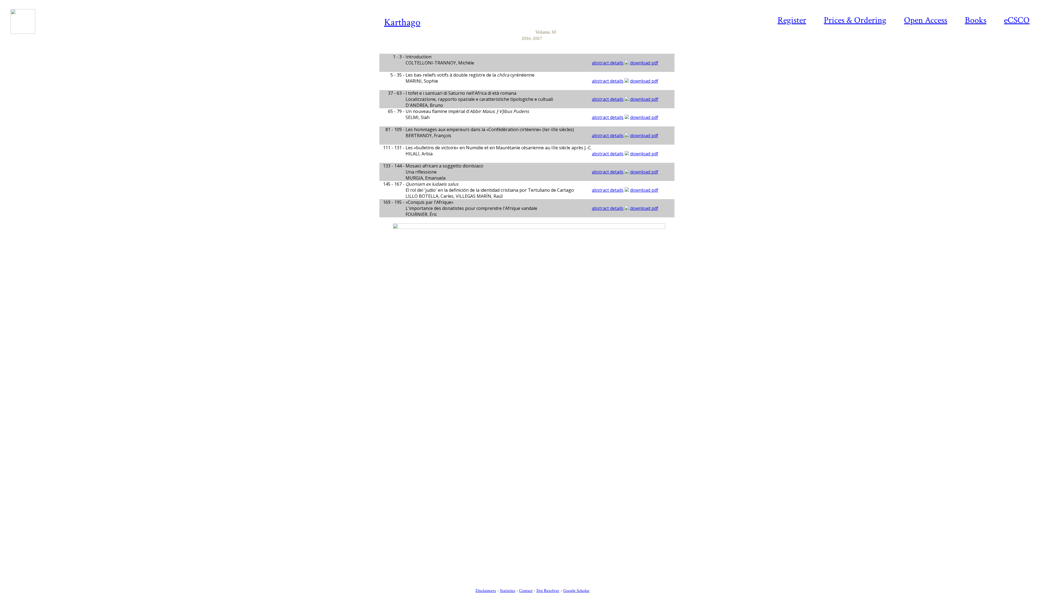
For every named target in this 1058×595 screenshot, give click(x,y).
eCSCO (1017, 20)
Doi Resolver (547, 591)
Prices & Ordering (855, 20)
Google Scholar (576, 591)
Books (975, 20)
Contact (526, 591)
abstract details (608, 63)
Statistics (507, 591)
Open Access (925, 20)
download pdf (644, 63)
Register (792, 20)
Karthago (402, 22)
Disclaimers (486, 591)
